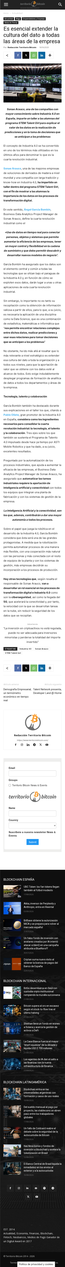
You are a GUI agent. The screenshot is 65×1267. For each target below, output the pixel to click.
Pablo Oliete (11, 414)
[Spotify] (44, 1188)
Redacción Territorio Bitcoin (22, 47)
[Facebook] (17, 55)
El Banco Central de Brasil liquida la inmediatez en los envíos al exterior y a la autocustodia (43, 1167)
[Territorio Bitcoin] (32, 5)
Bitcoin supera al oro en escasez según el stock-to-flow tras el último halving (41, 1009)
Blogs (18, 18)
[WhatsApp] (33, 55)
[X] (25, 55)
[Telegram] (36, 745)
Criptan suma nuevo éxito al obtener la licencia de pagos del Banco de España (41, 963)
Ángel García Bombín (37, 209)
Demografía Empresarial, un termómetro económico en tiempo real (17, 695)
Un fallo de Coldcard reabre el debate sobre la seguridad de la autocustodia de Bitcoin (41, 1132)
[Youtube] (48, 745)
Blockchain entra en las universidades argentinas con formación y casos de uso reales (41, 1093)
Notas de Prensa (11, 22)
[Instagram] (23, 745)
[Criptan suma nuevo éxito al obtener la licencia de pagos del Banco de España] (12, 964)
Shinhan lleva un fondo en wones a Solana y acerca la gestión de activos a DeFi (42, 1027)
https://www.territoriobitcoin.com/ (32, 740)
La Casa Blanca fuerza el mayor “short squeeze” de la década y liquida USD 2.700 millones (41, 1045)
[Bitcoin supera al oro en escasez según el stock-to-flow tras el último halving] (12, 1010)
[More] (50, 55)
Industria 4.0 (25, 648)
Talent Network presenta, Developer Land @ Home (47, 691)
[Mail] (36, 1188)
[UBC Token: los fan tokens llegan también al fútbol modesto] (12, 891)
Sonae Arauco (12, 168)
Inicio (6, 13)
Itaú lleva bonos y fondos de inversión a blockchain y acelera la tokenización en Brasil (42, 1149)
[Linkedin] (41, 55)
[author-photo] (32, 730)
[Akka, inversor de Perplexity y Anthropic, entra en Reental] (12, 908)
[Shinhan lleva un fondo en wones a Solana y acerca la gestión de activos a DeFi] (12, 1028)
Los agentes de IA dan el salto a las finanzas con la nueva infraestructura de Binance (41, 1063)
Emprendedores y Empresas (34, 18)
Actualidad (17, 13)
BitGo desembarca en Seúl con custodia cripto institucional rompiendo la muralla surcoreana (42, 991)
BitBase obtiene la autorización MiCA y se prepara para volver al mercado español (41, 924)
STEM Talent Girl (13, 653)
